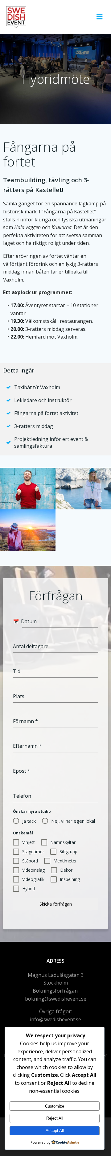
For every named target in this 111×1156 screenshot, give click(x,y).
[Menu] (99, 17)
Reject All (54, 1118)
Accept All (55, 1130)
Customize (54, 1106)
